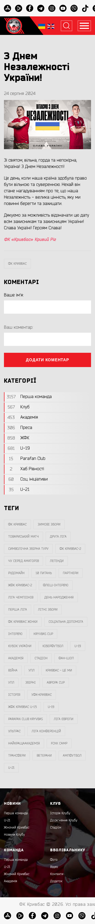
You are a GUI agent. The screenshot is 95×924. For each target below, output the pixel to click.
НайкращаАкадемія (24, 743)
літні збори (48, 609)
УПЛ (31, 670)
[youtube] (62, 8)
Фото (54, 860)
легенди (57, 561)
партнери (70, 573)
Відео (54, 867)
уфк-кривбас (41, 695)
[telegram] (40, 8)
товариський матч (23, 536)
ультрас (14, 731)
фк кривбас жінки (22, 622)
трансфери (17, 755)
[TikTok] (85, 8)
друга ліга (58, 536)
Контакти (56, 874)
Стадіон (55, 827)
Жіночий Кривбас (16, 827)
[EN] (51, 26)
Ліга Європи (63, 719)
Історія (14, 695)
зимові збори (49, 524)
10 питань (44, 573)
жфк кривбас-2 (20, 585)
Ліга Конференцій (46, 731)
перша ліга (17, 609)
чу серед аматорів (23, 561)
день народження (59, 597)
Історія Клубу (60, 813)
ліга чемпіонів (20, 597)
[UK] (42, 26)
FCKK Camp (59, 743)
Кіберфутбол (52, 646)
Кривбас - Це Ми (59, 670)
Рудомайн (16, 573)
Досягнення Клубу (63, 820)
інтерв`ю (15, 634)
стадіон (41, 658)
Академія (15, 658)
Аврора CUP (56, 682)
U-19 (77, 646)
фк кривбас (17, 264)
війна (12, 670)
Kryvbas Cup (43, 634)
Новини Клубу (14, 834)
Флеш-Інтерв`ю (55, 585)
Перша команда (16, 813)
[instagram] (51, 8)
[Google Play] (18, 8)
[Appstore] (7, 8)
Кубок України (19, 646)
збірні (30, 682)
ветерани (44, 755)
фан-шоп (66, 658)
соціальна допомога (66, 622)
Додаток (56, 881)
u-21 (11, 768)
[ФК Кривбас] (14, 26)
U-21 (7, 820)
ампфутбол (72, 755)
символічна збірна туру (28, 549)
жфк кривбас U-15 (22, 707)
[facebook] (29, 8)
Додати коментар (47, 360)
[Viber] (74, 8)
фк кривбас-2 (70, 549)
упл (11, 682)
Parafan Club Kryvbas (25, 719)
